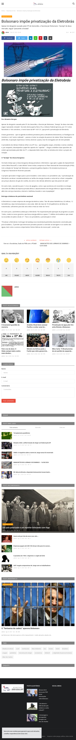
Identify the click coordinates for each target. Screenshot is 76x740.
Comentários (8, 364)
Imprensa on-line (11, 10)
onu (45, 649)
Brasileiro (65, 649)
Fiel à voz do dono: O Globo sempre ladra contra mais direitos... (10, 351)
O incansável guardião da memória (10, 326)
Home (3, 10)
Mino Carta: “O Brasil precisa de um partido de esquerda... (62, 350)
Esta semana (14, 427)
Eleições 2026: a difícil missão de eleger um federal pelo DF (32, 443)
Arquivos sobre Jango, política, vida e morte (60, 736)
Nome (3, 369)
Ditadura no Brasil (7, 649)
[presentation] (67, 586)
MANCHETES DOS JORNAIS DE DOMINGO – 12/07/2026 (54, 245)
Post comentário (8, 401)
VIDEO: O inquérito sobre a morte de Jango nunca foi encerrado (33, 452)
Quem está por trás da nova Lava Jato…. (26, 536)
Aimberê (47, 653)
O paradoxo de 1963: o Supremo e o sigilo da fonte (29, 556)
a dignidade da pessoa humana (62, 653)
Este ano (62, 427)
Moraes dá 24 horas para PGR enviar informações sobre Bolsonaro (43, 694)
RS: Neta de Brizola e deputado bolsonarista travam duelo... (32, 472)
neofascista (25, 649)
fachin (58, 649)
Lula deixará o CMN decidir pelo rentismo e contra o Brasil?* (44, 707)
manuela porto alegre (25, 653)
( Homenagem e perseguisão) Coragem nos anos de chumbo (43, 718)
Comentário (5, 386)
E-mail (3, 377)
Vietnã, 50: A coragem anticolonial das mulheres (22, 628)
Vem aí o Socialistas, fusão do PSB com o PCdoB (20, 243)
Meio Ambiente (36, 649)
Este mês (38, 427)
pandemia (13, 653)
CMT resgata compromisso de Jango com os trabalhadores (31, 565)
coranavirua (38, 653)
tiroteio (51, 649)
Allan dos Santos (7, 657)
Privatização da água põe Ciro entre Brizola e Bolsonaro (62, 326)
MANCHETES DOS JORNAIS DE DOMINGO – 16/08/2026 (31, 462)
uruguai (4, 653)
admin (7, 32)
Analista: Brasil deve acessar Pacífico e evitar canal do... (37, 326)
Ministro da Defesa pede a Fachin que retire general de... (37, 350)
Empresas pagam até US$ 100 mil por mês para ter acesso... (32, 546)
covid (17, 649)
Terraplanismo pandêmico (21, 433)
